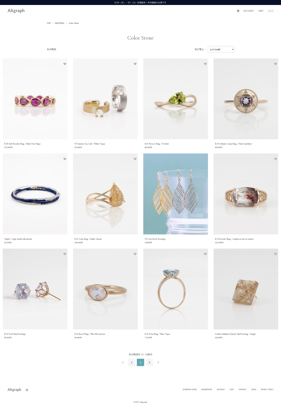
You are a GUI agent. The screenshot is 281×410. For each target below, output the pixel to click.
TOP (49, 23)
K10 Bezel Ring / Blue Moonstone (89, 334)
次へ (158, 362)
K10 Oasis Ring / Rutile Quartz (88, 239)
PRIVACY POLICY (267, 389)
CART (260, 10)
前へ (123, 362)
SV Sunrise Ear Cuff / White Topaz (89, 144)
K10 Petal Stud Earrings (15, 334)
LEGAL (253, 389)
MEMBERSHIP (206, 389)
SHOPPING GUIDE (190, 389)
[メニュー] (271, 11)
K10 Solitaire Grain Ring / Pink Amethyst (233, 144)
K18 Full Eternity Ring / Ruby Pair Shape (22, 144)
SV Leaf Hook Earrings (155, 239)
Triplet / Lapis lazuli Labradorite (18, 239)
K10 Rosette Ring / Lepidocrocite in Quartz (234, 239)
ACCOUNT (249, 10)
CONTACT (243, 389)
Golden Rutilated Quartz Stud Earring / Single (235, 334)
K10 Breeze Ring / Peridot (157, 144)
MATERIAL (60, 23)
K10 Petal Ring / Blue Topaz (157, 334)
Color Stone (74, 23)
